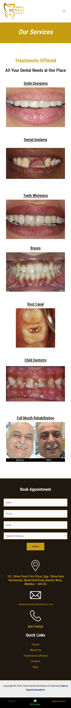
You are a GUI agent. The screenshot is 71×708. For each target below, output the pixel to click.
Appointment (58, 701)
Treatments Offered (36, 655)
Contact (35, 661)
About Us (35, 650)
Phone (11, 701)
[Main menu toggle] (64, 11)
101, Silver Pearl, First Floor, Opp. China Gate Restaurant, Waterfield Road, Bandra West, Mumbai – (35, 580)
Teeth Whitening (35, 195)
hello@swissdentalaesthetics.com (35, 604)
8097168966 (35, 626)
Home (35, 644)
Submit (35, 546)
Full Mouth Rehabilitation (35, 418)
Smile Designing (36, 83)
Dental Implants (35, 139)
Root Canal (35, 304)
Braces (36, 248)
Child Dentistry (35, 360)
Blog (35, 667)
